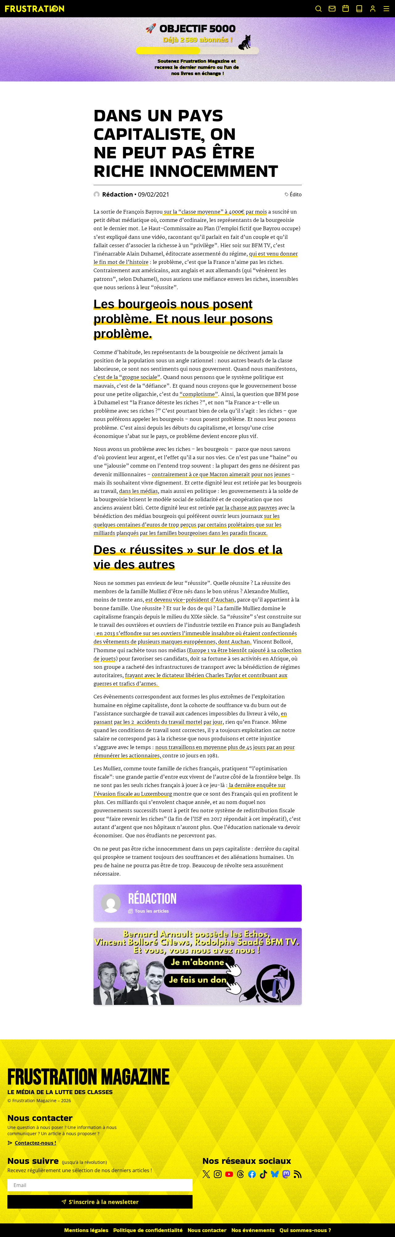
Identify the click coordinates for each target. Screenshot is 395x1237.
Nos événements (253, 1230)
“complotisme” (199, 394)
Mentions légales (86, 1230)
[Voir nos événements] (345, 8)
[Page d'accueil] (34, 8)
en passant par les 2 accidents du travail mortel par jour (190, 718)
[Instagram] (218, 1174)
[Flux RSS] (297, 1174)
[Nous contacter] (332, 8)
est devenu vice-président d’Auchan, (190, 600)
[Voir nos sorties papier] (359, 8)
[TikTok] (263, 1174)
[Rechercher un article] (318, 8)
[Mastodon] (286, 1174)
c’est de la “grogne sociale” (127, 377)
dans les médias (138, 491)
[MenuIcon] (386, 8)
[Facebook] (252, 1174)
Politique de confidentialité (148, 1230)
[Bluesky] (275, 1174)
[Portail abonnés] (372, 8)
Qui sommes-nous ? (305, 1230)
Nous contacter (207, 1230)
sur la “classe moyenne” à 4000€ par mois (215, 212)
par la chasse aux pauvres (246, 508)
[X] (206, 1174)
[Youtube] (229, 1174)
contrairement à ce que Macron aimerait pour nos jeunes (221, 475)
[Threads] (240, 1174)
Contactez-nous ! (35, 1142)
